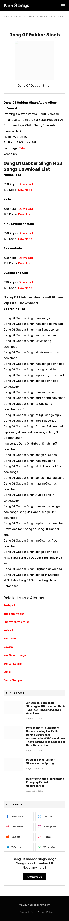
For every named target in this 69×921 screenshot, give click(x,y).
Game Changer (13, 680)
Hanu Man (10, 638)
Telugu (23, 148)
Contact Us (26, 912)
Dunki (7, 672)
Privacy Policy (45, 912)
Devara (8, 646)
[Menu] (63, 6)
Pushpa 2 (9, 605)
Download (26, 184)
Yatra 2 (8, 630)
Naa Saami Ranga (15, 655)
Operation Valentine (17, 622)
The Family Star (14, 613)
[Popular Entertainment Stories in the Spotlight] (13, 764)
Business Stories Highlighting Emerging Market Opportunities (45, 782)
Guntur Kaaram (13, 663)
